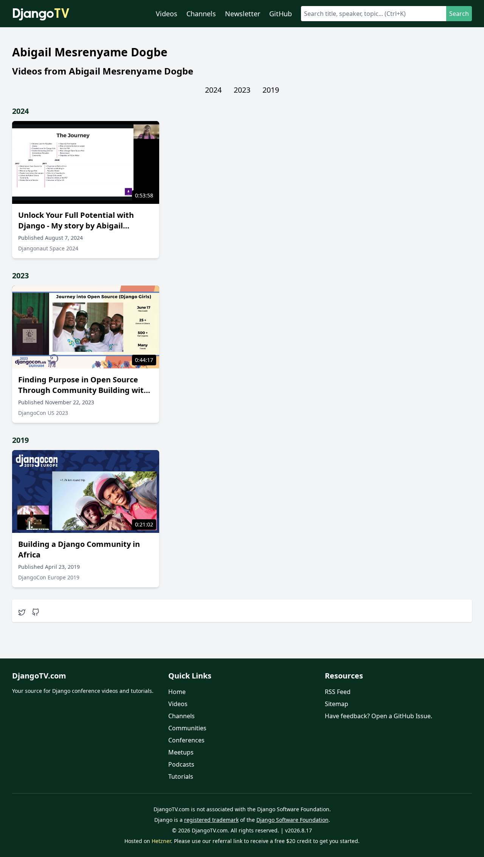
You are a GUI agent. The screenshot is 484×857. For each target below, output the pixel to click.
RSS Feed (338, 692)
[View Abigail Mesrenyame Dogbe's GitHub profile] (35, 612)
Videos (166, 13)
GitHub (280, 13)
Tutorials (180, 776)
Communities (187, 728)
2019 (270, 90)
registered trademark (211, 819)
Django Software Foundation (292, 819)
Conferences (186, 740)
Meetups (181, 752)
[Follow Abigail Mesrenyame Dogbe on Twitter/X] (22, 612)
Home (177, 692)
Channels (201, 13)
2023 (242, 90)
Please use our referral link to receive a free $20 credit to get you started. (267, 841)
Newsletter (242, 13)
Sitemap (336, 704)
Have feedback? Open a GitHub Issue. (378, 716)
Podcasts (181, 764)
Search (459, 13)
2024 (213, 90)
